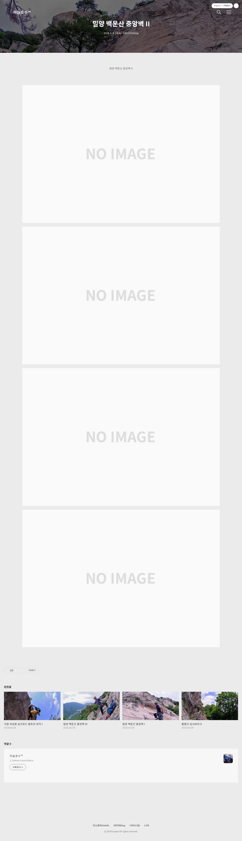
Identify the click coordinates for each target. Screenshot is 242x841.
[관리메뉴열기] (236, 5)
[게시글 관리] (20, 670)
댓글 (7, 744)
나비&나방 (135, 825)
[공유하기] (16, 670)
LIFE (146, 825)
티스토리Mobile (101, 825)
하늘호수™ (22, 12)
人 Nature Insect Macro (21, 760)
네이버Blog (119, 825)
